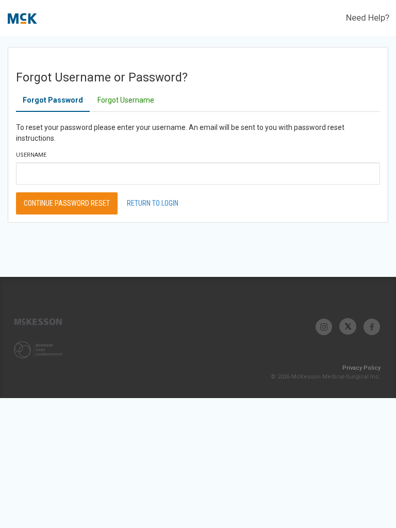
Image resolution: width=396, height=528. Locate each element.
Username (31, 155)
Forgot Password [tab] (53, 100)
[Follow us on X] (347, 326)
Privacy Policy (361, 368)
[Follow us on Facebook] (371, 326)
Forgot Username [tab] (125, 100)
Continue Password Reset (67, 203)
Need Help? (367, 17)
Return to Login (152, 203)
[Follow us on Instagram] (324, 326)
